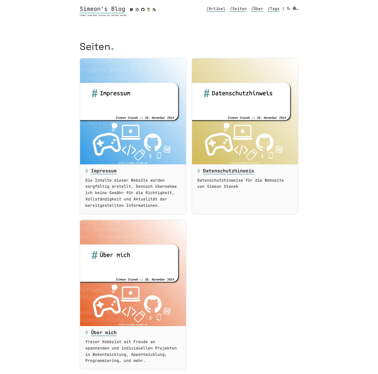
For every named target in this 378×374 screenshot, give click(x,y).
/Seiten (238, 8)
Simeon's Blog (102, 9)
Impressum (104, 171)
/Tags (274, 8)
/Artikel (216, 8)
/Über (257, 8)
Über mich (104, 332)
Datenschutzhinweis (228, 171)
